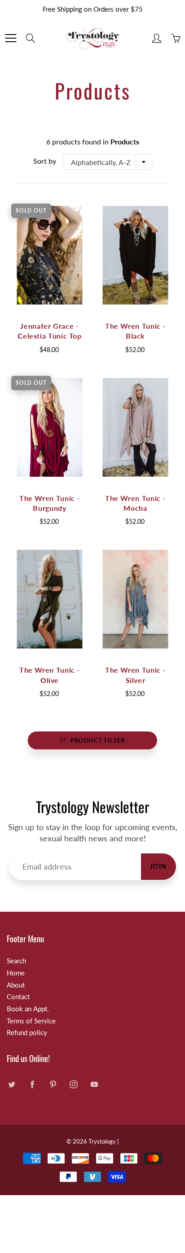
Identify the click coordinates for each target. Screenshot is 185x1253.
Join (158, 866)
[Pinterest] (53, 1084)
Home (16, 973)
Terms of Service (31, 1021)
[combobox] (107, 162)
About (16, 985)
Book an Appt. (28, 1009)
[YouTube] (94, 1084)
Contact (18, 997)
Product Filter (97, 740)
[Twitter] (11, 1084)
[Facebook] (32, 1084)
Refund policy (27, 1032)
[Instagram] (73, 1084)
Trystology (102, 1141)
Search (16, 961)
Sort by (44, 161)
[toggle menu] (10, 38)
